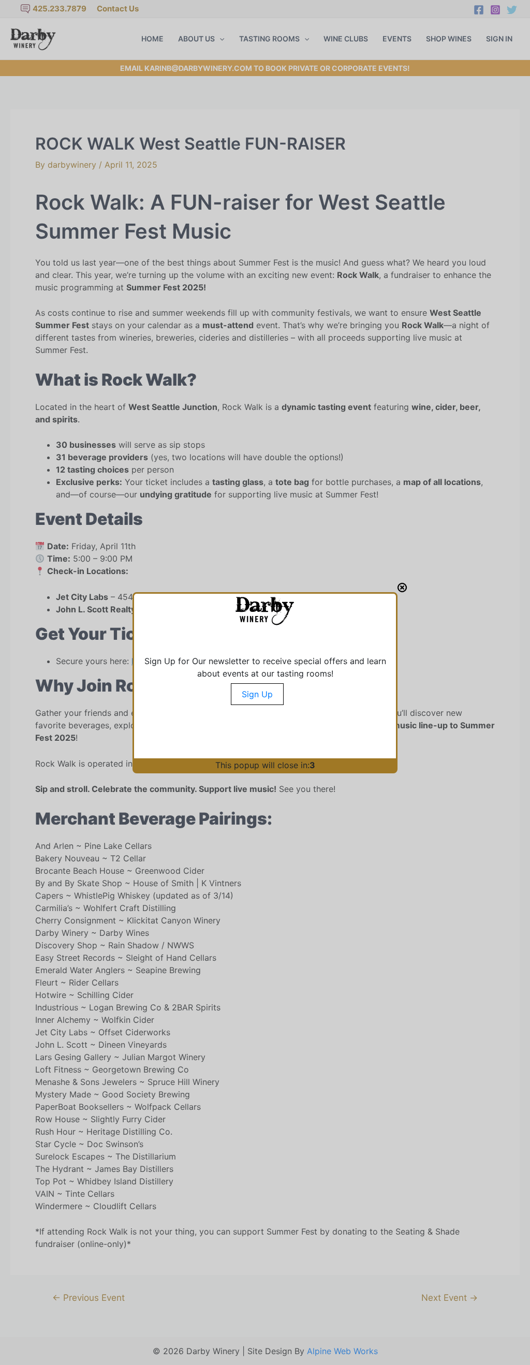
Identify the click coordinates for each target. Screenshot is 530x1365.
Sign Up (257, 694)
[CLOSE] (402, 587)
